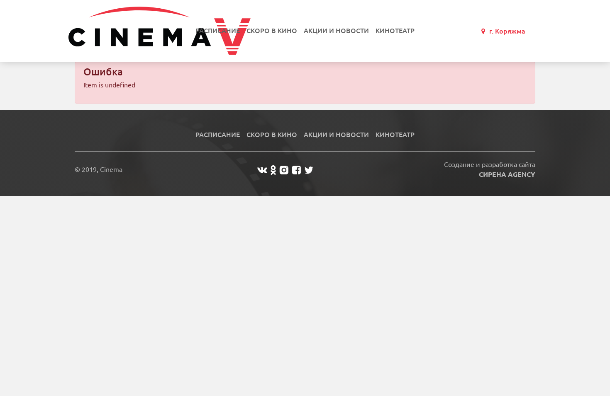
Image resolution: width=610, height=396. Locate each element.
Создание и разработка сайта (489, 169)
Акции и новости (336, 30)
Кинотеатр (395, 30)
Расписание (217, 30)
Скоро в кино (271, 30)
